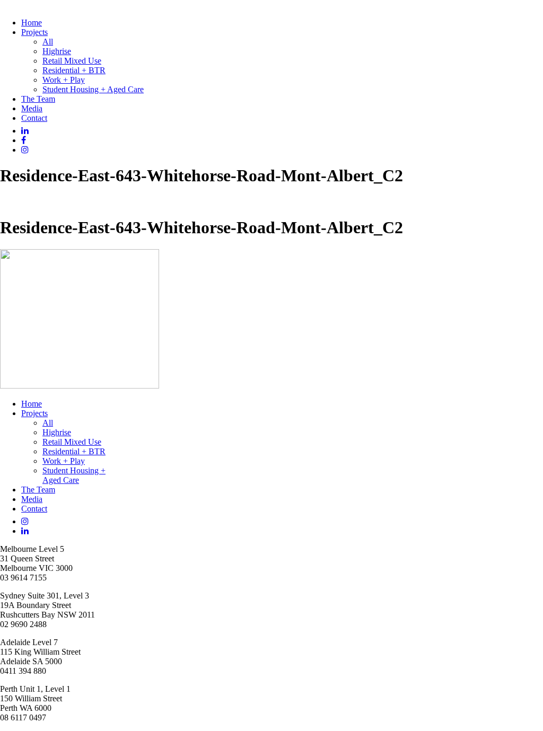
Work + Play (63, 79)
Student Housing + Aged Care (93, 89)
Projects (34, 32)
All (47, 41)
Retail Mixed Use (71, 60)
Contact (34, 117)
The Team (38, 98)
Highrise (56, 51)
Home (31, 22)
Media (31, 108)
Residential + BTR (74, 70)
